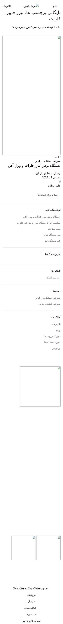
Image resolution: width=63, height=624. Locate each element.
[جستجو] (6, 194)
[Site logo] (31, 6)
